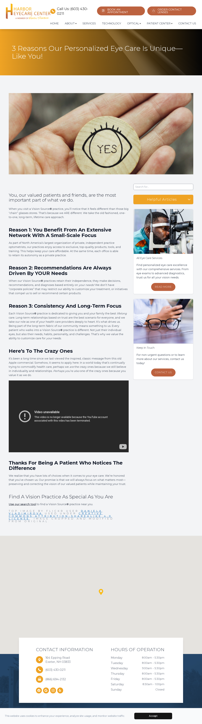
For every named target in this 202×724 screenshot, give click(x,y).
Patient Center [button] (159, 23)
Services (89, 23)
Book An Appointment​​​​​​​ (117, 11)
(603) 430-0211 (55, 670)
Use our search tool (22, 504)
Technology (111, 23)
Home (54, 23)
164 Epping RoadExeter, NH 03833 (58, 660)
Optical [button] (133, 23)
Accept (153, 716)
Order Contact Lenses (170, 11)
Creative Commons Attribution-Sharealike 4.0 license (60, 516)
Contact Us (187, 23)
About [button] (70, 23)
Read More (163, 286)
